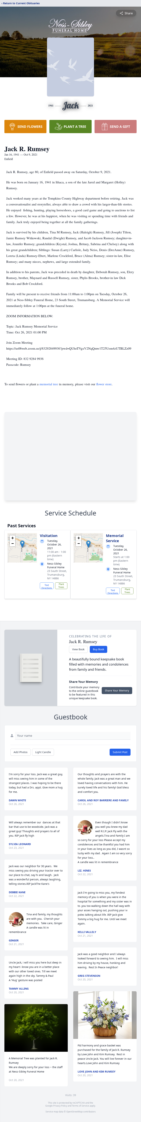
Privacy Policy (60, 1105)
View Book (78, 649)
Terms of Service (80, 1105)
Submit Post (120, 752)
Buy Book (98, 649)
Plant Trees (61, 586)
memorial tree (48, 384)
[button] (22, 544)
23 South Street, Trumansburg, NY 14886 (57, 574)
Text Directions (46, 586)
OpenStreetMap (74, 1111)
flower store (104, 384)
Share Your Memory (117, 690)
